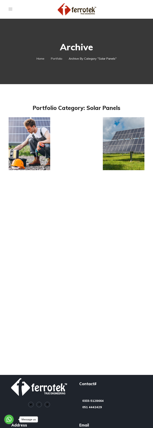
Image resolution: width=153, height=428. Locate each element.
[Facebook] (39, 404)
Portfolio (56, 58)
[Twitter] (31, 404)
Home (40, 58)
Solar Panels (28, 152)
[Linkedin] (47, 404)
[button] (142, 9)
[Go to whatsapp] (9, 419)
